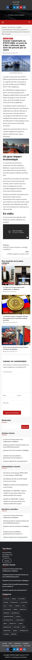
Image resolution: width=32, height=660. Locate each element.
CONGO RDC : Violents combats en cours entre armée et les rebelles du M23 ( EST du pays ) (14, 493)
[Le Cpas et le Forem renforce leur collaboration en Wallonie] (16, 275)
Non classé (17, 627)
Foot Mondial (7, 609)
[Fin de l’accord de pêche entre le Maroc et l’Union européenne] (16, 335)
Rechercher (6, 420)
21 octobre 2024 (12, 322)
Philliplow (6, 485)
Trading (15, 630)
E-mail (19, 395)
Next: (18, 253)
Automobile (21, 598)
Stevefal (5, 473)
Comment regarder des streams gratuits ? (15, 461)
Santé (23, 627)
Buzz (4, 605)
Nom (4, 395)
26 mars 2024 (12, 53)
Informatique (15, 612)
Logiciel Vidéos (20, 620)
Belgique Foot (14, 602)
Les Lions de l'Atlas (8, 620)
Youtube (6, 561)
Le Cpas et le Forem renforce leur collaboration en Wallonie (13, 440)
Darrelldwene (7, 479)
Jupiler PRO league (8, 616)
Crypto (11, 605)
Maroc (10, 343)
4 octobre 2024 (12, 351)
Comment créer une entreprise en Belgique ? (16, 451)
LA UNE (4, 643)
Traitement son (24, 630)
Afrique (14, 598)
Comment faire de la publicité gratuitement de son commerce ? (13, 457)
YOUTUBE (16, 4)
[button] (3, 22)
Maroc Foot (13, 623)
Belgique (11, 283)
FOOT (23, 605)
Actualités (5, 38)
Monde (11, 38)
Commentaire (8, 372)
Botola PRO (24, 602)
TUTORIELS (6, 634)
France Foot (23, 609)
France (15, 609)
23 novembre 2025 (12, 291)
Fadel (5, 53)
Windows (13, 634)
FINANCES (17, 605)
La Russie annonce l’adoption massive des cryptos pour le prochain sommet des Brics (15, 318)
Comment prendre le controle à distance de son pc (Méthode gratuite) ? (16, 446)
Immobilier (6, 612)
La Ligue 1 (18, 616)
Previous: (15, 247)
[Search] (29, 22)
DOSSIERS (25, 643)
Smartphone (6, 630)
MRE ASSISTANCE (7, 627)
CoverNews (14, 657)
